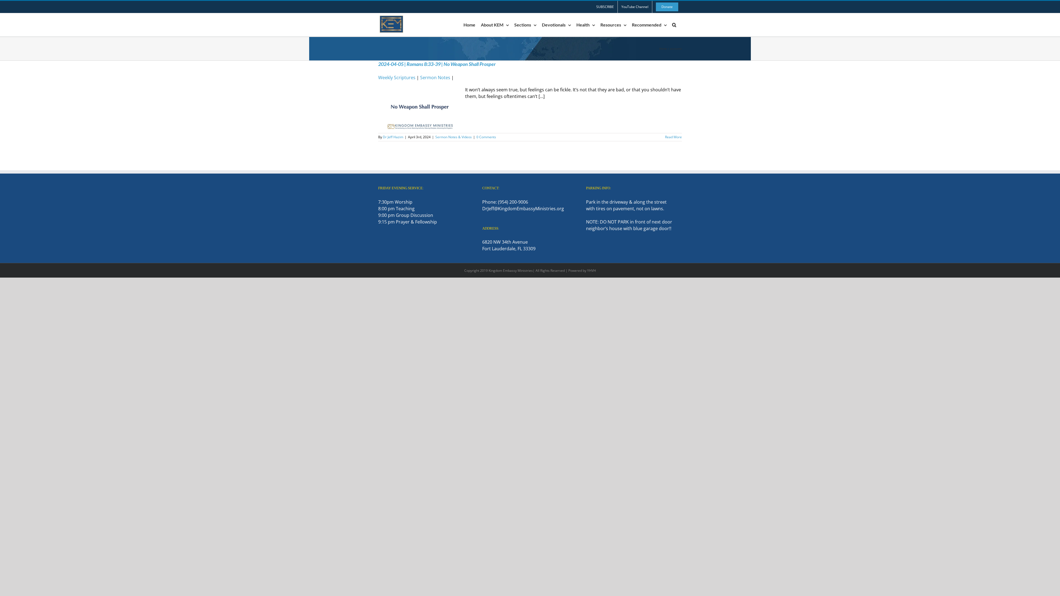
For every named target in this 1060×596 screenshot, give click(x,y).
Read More (673, 137)
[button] (674, 24)
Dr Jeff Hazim (393, 137)
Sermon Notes (435, 77)
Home (663, 48)
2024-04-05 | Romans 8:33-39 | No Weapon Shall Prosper (437, 64)
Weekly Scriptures (396, 77)
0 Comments (486, 137)
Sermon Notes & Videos (453, 137)
